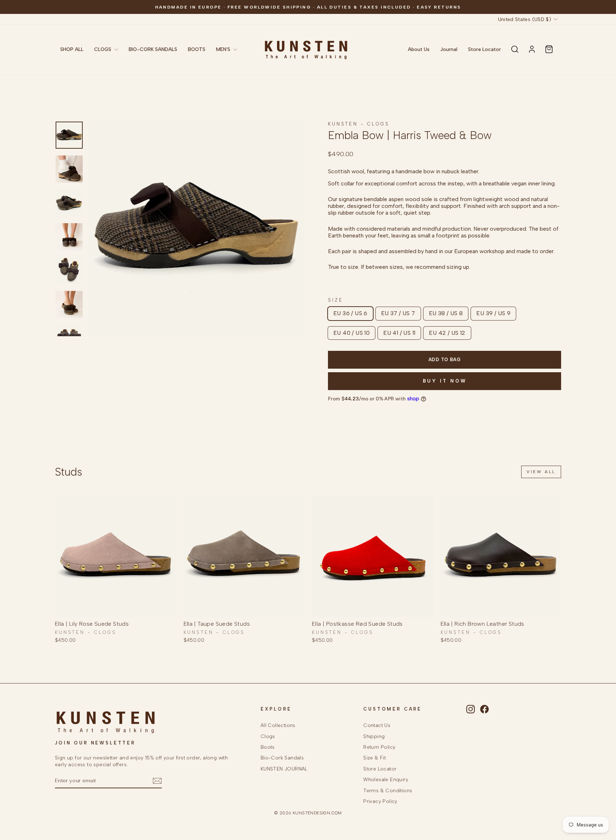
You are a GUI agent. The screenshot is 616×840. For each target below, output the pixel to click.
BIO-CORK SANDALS (153, 49)
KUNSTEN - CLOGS (359, 124)
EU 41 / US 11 (399, 332)
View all (541, 471)
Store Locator (484, 49)
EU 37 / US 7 (398, 313)
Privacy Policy (380, 801)
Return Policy (379, 747)
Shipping (374, 736)
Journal (448, 49)
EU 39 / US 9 (493, 313)
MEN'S (224, 49)
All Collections (278, 725)
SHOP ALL (71, 49)
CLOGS (103, 49)
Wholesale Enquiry (385, 779)
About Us (419, 49)
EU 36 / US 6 (350, 313)
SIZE (335, 300)
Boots (268, 747)
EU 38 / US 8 (446, 313)
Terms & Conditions (387, 790)
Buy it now (445, 381)
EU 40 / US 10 (351, 332)
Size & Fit (374, 757)
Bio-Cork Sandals (282, 757)
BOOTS (196, 49)
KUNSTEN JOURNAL (284, 769)
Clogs (268, 736)
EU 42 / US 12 (447, 332)
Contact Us (376, 725)
